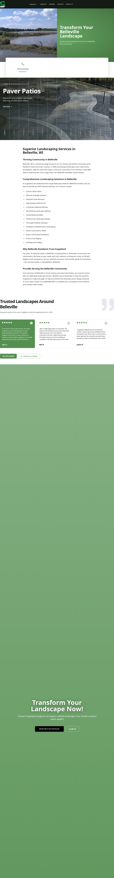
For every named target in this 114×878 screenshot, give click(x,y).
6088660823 (23, 72)
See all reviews (8, 356)
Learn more (6, 106)
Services (33, 4)
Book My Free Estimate (87, 4)
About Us (69, 4)
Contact (60, 4)
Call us (109, 4)
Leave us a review (30, 356)
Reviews (52, 4)
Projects (43, 4)
